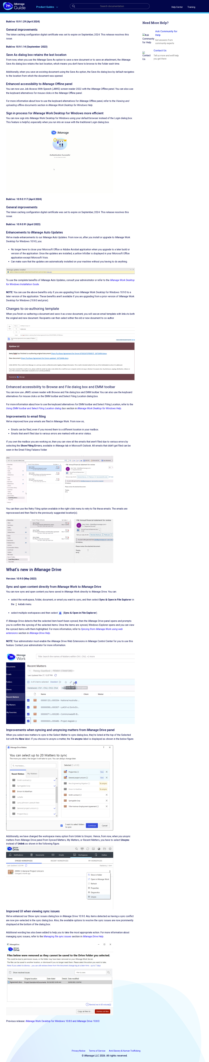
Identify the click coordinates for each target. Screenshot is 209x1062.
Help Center (177, 7)
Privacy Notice (79, 1051)
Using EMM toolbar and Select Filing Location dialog (33, 408)
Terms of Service (97, 1051)
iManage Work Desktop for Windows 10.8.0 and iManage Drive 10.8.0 (62, 1021)
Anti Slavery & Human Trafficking (124, 1051)
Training (191, 7)
